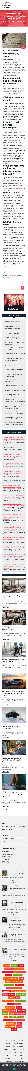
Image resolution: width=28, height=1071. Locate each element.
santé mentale (21, 1010)
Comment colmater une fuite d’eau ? (12, 481)
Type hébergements (19, 1020)
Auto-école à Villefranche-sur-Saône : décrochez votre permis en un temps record (14, 424)
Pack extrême (5, 851)
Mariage (5, 994)
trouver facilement (10, 87)
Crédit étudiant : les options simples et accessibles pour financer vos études (14, 412)
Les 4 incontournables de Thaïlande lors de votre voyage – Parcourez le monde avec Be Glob (14, 547)
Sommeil (12, 1013)
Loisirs (22, 1052)
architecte (14, 965)
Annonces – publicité (7, 829)
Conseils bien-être (7, 972)
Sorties (21, 1058)
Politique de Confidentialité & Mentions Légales (13, 826)
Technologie (17, 917)
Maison (3, 594)
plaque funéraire (10, 1007)
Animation (6, 965)
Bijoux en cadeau (9, 968)
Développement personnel (10, 978)
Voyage (19, 1023)
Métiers (14, 1055)
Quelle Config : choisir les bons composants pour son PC (12, 338)
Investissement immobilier (19, 991)
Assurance (6, 1037)
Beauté (22, 1037)
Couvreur (16, 972)
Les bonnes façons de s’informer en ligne (13, 542)
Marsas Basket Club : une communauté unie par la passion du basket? (13, 559)
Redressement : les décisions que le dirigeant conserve (14, 375)
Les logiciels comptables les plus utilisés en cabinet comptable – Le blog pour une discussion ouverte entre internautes (13, 539)
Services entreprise (18, 1046)
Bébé (6, 1040)
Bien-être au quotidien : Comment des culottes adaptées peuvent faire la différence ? (13, 795)
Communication (19, 968)
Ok (14, 1069)
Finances (6, 1049)
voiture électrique (11, 1023)
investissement (6, 991)
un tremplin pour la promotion (14, 188)
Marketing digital (21, 994)
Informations (15, 50)
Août (23, 47)
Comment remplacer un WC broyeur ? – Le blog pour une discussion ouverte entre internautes (13, 566)
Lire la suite (14, 882)
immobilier (9, 988)
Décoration (8, 975)
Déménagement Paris (7, 854)
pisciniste (17, 1004)
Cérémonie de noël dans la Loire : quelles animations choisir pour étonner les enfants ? (14, 439)
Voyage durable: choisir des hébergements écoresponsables (13, 395)
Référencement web (7, 858)
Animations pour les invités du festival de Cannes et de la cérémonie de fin (14, 466)
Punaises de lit (6, 1010)
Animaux (21, 1034)
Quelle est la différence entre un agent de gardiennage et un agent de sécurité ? (13, 449)
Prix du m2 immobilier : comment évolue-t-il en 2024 (13, 380)
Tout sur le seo (5, 859)
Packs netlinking (6, 856)
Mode (17, 997)
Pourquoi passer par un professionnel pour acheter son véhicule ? (14, 332)
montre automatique (8, 1000)
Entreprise (17, 885)
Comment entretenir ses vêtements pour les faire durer (14, 386)
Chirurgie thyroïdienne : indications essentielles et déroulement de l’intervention (12, 760)
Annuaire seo (5, 861)
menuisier (11, 997)
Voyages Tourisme (6, 626)
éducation (14, 1029)
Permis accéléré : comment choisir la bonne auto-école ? (14, 348)
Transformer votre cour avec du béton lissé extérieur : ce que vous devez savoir (13, 520)
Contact (4, 832)
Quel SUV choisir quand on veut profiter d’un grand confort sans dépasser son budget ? (13, 693)
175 (5, 809)
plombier (19, 1007)
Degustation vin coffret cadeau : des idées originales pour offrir (14, 418)
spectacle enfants (20, 1013)
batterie (21, 965)
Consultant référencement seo (9, 853)
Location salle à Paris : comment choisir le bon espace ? (15, 343)
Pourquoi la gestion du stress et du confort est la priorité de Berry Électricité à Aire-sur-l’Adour (13, 406)
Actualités (15, 19)
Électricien (19, 1026)
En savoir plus (6, 607)
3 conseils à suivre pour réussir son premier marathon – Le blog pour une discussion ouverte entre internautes (14, 556)
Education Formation (18, 1043)
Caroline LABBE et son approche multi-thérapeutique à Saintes (14, 359)
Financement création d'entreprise (14, 981)
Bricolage (21, 1040)
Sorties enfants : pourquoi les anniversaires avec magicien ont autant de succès (13, 442)
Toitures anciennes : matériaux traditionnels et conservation (12, 322)
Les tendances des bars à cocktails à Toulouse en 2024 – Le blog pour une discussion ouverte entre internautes (12, 487)
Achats (6, 1034)
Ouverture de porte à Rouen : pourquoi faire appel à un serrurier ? (14, 364)
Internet (22, 1049)
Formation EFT (5, 862)
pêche (13, 1010)
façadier (21, 978)
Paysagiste (10, 1004)
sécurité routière (8, 1020)
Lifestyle (4, 724)
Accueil (10, 19)
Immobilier (14, 1049)
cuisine (23, 972)
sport (6, 1016)
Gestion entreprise (9, 984)
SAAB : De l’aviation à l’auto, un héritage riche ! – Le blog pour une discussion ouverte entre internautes (14, 505)
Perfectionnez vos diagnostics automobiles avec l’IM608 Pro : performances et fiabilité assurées (13, 509)
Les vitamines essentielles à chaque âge (15, 390)
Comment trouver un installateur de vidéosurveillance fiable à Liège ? (14, 327)
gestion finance (19, 984)
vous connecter (12, 275)
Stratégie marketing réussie (16, 1016)
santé (3, 756)
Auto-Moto (17, 900)
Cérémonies (7, 1043)
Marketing (11, 994)
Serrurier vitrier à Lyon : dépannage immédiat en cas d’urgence (14, 370)
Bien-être (4, 791)
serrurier (5, 1013)
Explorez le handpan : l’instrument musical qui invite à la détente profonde (15, 400)
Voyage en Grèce (10, 1026)
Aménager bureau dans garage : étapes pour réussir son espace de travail (15, 354)
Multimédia (8, 1058)
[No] (26, 1066)
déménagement (17, 975)
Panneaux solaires (20, 1000)
